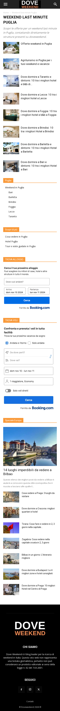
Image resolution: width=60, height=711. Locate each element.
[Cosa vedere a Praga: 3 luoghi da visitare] (11, 497)
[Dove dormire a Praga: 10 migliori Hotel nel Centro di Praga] (11, 589)
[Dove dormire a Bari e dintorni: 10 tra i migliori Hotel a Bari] (11, 166)
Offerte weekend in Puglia (36, 43)
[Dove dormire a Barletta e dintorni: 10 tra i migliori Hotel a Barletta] (11, 148)
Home (6, 12)
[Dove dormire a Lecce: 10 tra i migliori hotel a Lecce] (11, 99)
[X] (39, 689)
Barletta (12, 197)
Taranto (12, 216)
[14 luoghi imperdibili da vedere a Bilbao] (30, 446)
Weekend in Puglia (14, 187)
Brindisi (12, 201)
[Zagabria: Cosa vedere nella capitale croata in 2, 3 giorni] (11, 543)
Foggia (12, 206)
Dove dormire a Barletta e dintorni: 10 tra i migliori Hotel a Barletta (39, 148)
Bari (10, 192)
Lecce (11, 211)
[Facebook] (21, 689)
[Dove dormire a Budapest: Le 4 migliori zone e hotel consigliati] (11, 574)
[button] (5, 4)
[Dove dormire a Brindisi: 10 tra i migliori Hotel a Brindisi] (11, 132)
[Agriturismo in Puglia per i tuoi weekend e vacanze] (11, 64)
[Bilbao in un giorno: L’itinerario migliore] (11, 558)
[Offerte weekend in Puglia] (11, 48)
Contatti (30, 701)
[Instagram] (30, 689)
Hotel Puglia (11, 241)
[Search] (55, 4)
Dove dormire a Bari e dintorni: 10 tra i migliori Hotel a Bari (39, 165)
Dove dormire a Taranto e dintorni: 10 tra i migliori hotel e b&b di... (38, 80)
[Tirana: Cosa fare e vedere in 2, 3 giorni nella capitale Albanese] (11, 527)
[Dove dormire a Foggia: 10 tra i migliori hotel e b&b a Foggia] (11, 115)
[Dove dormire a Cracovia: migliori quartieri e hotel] (11, 512)
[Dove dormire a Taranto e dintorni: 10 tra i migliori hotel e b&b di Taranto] (11, 81)
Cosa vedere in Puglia (16, 236)
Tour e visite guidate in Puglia (20, 246)
